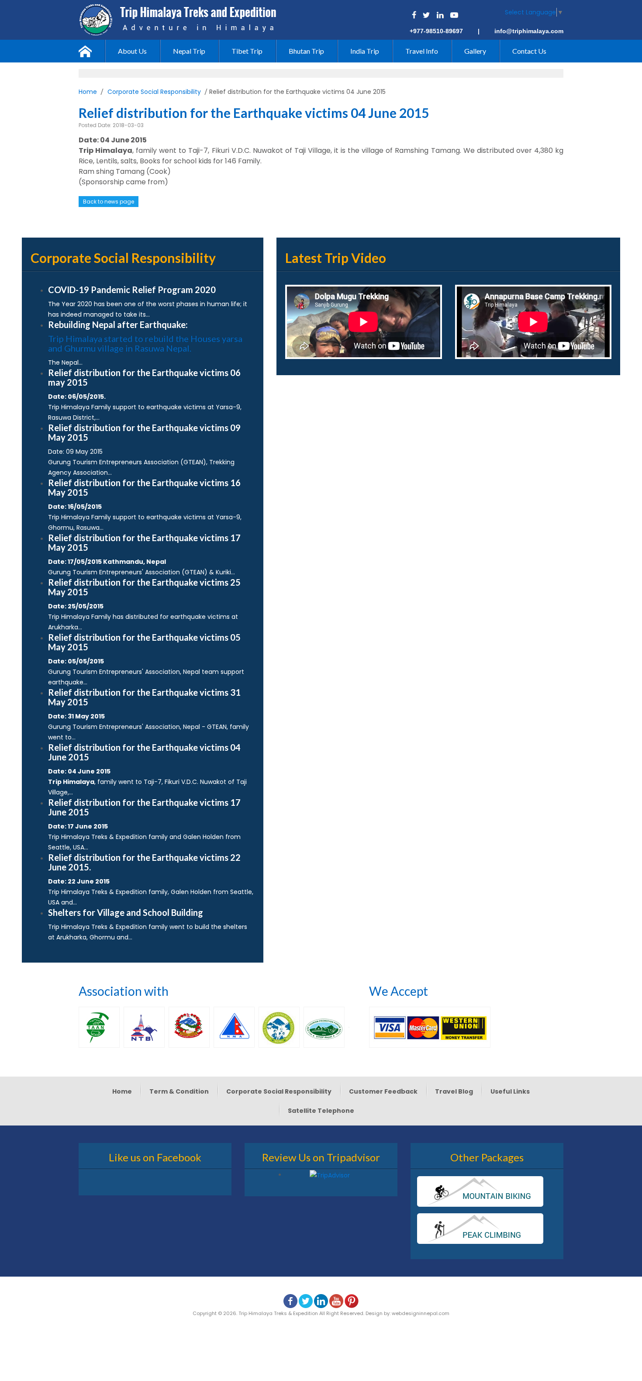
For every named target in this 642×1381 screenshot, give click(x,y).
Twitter (426, 15)
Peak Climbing (480, 1228)
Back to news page (108, 201)
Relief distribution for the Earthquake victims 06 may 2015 (144, 377)
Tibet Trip (246, 51)
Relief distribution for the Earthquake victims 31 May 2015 (144, 697)
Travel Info (421, 51)
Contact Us (529, 51)
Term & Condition (179, 1091)
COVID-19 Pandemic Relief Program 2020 (132, 289)
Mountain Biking (480, 1191)
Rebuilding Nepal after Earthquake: (118, 324)
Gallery (475, 51)
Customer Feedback (383, 1091)
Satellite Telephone (321, 1110)
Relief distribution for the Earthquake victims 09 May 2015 (144, 432)
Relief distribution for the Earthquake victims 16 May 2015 (144, 487)
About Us (132, 51)
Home (92, 51)
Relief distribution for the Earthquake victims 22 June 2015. (144, 862)
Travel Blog (454, 1091)
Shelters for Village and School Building (125, 912)
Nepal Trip (189, 51)
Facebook (414, 15)
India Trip (364, 51)
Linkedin (440, 15)
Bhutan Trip (306, 51)
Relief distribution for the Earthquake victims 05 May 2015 (144, 642)
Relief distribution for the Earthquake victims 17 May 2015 (144, 542)
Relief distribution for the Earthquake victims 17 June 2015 (144, 807)
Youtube (454, 15)
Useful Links (510, 1091)
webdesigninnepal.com (420, 1313)
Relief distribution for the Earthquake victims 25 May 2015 (144, 587)
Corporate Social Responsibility (154, 91)
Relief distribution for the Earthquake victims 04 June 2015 (144, 752)
